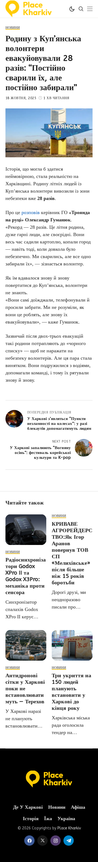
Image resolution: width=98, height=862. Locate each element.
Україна (66, 819)
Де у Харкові (28, 807)
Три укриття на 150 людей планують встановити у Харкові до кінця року (71, 691)
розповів (31, 212)
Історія (31, 819)
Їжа (48, 819)
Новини (56, 807)
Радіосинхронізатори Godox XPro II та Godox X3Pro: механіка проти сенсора (25, 576)
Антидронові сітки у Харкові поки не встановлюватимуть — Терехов (25, 688)
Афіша (78, 807)
